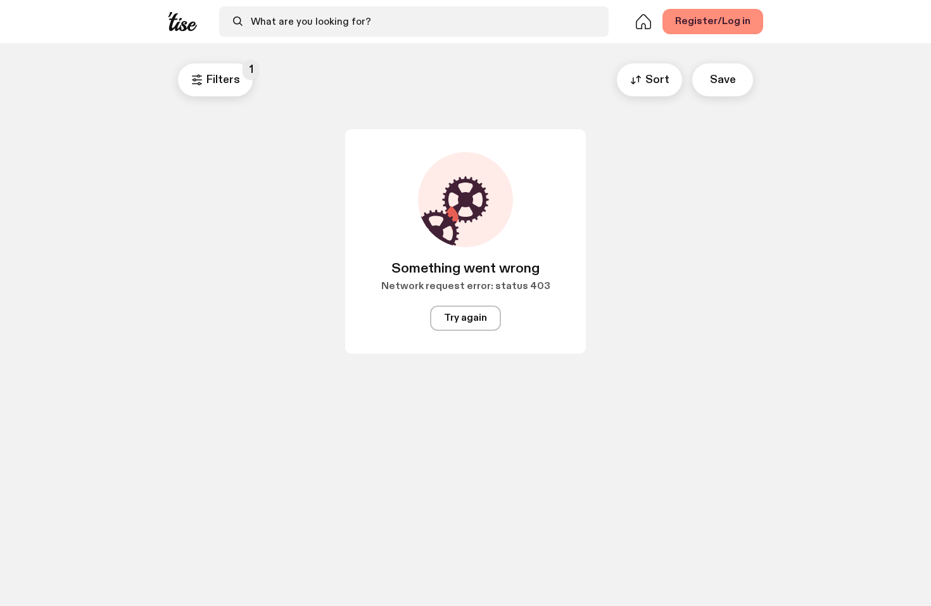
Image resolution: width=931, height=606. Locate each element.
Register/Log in (712, 21)
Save (723, 79)
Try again (465, 318)
